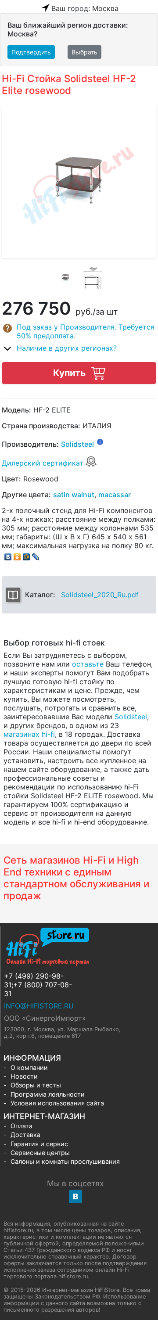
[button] (79, 331)
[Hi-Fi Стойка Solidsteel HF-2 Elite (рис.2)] (93, 278)
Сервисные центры (40, 1152)
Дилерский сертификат (44, 463)
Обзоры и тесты (36, 1085)
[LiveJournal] (35, 554)
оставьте (88, 664)
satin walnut (73, 494)
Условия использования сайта (57, 1103)
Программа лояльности (48, 1094)
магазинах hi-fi (29, 734)
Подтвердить (31, 52)
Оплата (21, 1126)
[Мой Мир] (26, 554)
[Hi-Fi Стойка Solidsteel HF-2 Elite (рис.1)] (65, 278)
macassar (114, 494)
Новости (24, 1076)
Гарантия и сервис (39, 1144)
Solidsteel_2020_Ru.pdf (100, 594)
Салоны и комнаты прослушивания (65, 1161)
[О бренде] (100, 441)
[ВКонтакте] (8, 554)
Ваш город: (84, 8)
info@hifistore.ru (39, 1005)
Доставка (25, 1134)
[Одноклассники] (17, 554)
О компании (29, 1067)
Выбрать (84, 52)
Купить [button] (70, 372)
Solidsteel (77, 444)
